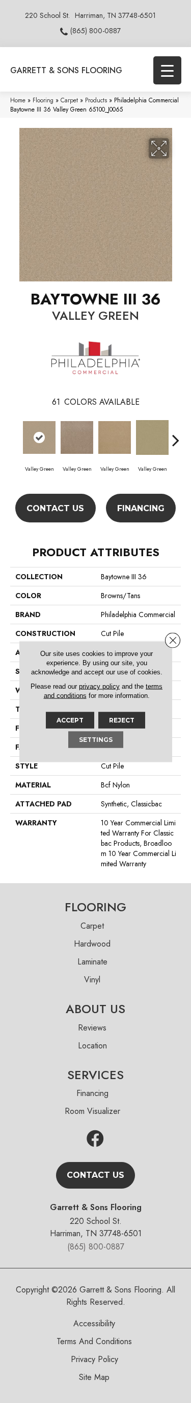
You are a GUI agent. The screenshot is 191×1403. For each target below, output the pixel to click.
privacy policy (99, 686)
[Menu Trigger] (167, 70)
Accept (70, 720)
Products (96, 100)
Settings (96, 739)
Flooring (43, 100)
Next (175, 435)
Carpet (69, 100)
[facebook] (95, 1139)
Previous (15, 435)
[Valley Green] (39, 437)
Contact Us (55, 508)
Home (17, 100)
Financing (141, 508)
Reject (121, 720)
